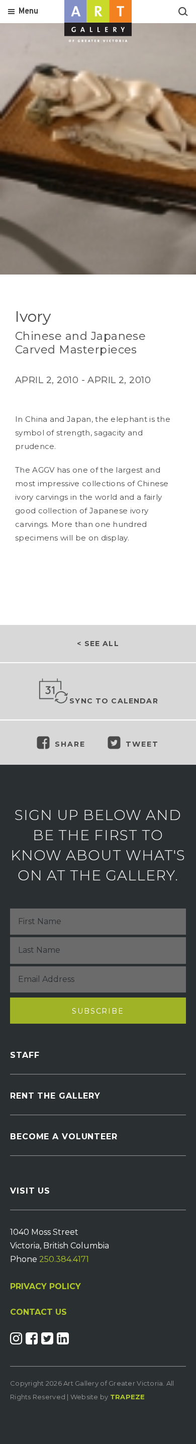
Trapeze (127, 1397)
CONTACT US (38, 1312)
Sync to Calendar (113, 700)
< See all (98, 643)
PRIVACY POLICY (45, 1286)
